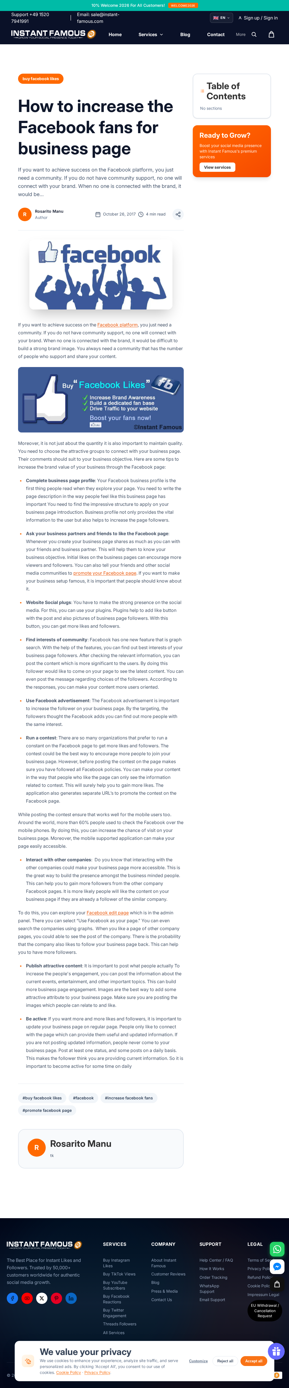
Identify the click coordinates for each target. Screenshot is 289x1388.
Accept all (253, 1361)
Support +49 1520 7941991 (30, 18)
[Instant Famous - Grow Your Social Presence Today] (54, 34)
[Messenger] (277, 1266)
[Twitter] (41, 1298)
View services (217, 167)
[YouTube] (27, 1298)
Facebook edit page (108, 912)
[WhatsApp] (277, 1249)
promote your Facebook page (104, 573)
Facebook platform (117, 325)
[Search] (254, 34)
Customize (198, 1361)
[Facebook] (12, 1298)
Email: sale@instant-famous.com (98, 18)
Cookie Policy (68, 1372)
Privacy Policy (97, 1372)
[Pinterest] (56, 1298)
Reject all (225, 1361)
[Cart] (277, 1284)
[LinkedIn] (71, 1298)
